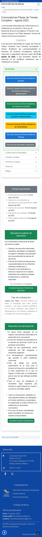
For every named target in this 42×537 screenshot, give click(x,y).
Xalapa (8, 171)
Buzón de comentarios (31, 534)
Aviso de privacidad (10, 437)
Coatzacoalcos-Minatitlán (15, 153)
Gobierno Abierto (19, 494)
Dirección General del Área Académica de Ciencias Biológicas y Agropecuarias (21, 91)
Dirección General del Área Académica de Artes (21, 79)
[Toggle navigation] (38, 4)
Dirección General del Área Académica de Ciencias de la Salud (21, 105)
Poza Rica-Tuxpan (12, 162)
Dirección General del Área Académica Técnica (21, 135)
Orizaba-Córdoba (12, 157)
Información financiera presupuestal (26, 490)
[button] (4, 532)
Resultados (10, 69)
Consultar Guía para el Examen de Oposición (21, 289)
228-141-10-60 (14, 468)
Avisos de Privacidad (20, 497)
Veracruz (9, 166)
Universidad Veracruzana (10, 1)
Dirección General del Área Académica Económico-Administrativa (21, 115)
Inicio (3, 7)
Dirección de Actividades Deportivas (20, 145)
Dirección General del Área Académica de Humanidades (21, 125)
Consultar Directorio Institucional (21, 421)
